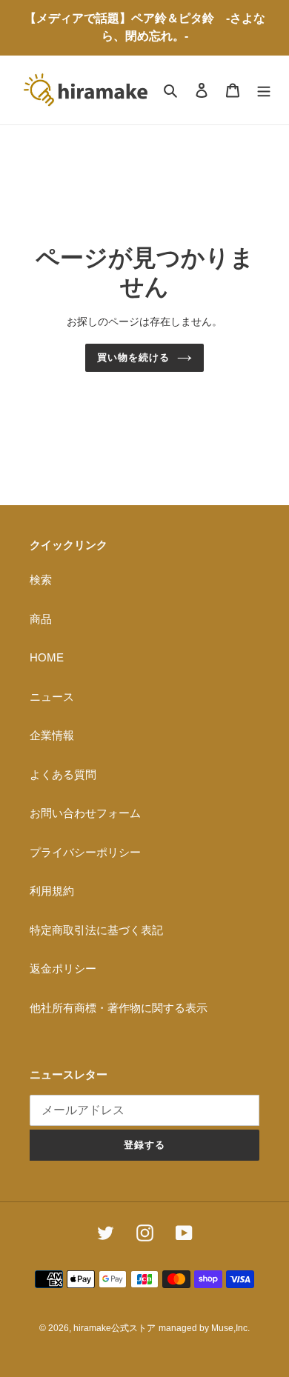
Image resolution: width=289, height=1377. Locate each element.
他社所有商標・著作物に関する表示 (118, 1007)
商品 (41, 619)
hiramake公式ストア (114, 1328)
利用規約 (52, 890)
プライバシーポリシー (85, 852)
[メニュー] (263, 90)
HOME (47, 657)
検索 (41, 579)
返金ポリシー (63, 968)
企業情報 (52, 735)
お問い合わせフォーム (85, 813)
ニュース (52, 696)
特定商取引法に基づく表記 (96, 930)
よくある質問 (63, 774)
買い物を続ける (133, 357)
